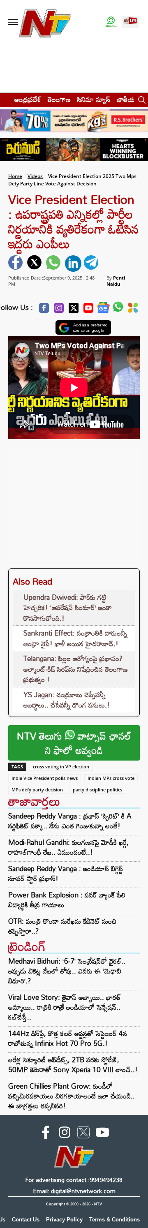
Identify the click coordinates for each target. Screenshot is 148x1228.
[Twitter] (74, 310)
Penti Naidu (115, 281)
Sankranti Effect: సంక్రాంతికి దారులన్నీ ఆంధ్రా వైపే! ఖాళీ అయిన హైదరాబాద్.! (75, 638)
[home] (4, 99)
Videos (35, 176)
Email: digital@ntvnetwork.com (74, 1190)
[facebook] (16, 263)
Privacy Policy (64, 1219)
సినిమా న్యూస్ (93, 99)
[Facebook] (44, 310)
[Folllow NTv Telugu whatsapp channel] (111, 22)
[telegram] (92, 263)
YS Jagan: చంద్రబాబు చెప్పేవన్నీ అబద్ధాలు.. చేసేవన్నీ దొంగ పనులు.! (66, 700)
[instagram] (64, 1134)
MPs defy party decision (37, 789)
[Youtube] (88, 310)
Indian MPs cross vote (111, 778)
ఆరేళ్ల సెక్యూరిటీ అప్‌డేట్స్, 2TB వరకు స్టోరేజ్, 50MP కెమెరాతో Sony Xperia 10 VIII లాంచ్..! (73, 1064)
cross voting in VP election (61, 766)
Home (15, 176)
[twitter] (35, 263)
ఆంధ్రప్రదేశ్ (27, 99)
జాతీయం (128, 99)
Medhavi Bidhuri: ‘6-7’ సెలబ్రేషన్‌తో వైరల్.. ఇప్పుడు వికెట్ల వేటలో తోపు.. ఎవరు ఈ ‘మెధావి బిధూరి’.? (66, 970)
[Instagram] (59, 310)
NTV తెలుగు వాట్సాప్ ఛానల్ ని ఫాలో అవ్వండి (74, 743)
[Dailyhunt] (133, 310)
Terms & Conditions (114, 1219)
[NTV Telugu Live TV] (130, 22)
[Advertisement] (74, 500)
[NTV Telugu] (44, 22)
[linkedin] (73, 263)
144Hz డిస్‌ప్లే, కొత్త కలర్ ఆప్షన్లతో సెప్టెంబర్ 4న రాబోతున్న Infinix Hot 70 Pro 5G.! (67, 1038)
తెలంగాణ (59, 99)
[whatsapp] (54, 263)
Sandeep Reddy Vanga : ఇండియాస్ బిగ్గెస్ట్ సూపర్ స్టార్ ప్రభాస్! (65, 873)
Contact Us (25, 1219)
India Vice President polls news (45, 778)
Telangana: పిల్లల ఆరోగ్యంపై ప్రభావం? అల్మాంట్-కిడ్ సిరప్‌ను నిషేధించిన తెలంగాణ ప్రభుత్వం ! (75, 669)
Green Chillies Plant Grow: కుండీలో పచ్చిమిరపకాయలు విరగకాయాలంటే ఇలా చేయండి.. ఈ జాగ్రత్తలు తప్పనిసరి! (71, 1095)
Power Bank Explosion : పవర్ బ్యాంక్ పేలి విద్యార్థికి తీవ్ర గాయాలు (66, 900)
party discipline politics (97, 789)
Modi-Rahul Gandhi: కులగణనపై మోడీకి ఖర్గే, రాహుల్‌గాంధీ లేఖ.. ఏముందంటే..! (68, 847)
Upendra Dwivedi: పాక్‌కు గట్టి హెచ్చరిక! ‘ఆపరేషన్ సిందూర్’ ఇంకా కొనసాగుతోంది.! (67, 607)
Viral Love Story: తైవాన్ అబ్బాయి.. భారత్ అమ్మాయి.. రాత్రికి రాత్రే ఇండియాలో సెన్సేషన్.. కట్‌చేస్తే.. (64, 1007)
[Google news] (103, 309)
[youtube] (102, 1134)
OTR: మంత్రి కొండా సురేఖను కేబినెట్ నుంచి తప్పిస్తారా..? (62, 926)
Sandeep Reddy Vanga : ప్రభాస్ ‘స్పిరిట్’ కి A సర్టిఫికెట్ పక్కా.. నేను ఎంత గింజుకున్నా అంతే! (70, 821)
